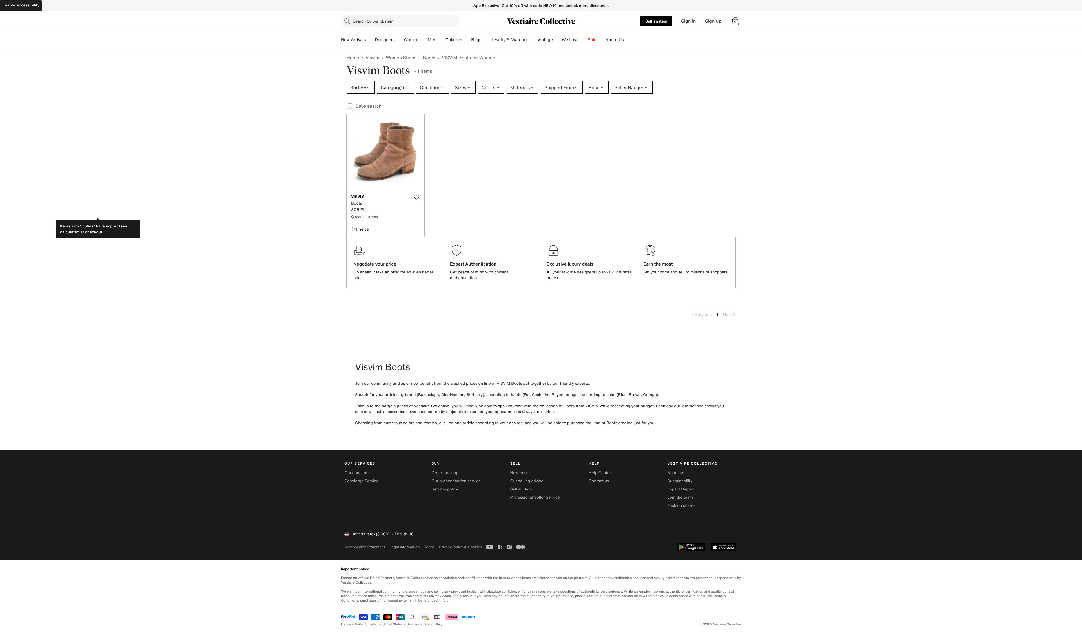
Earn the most (658, 263)
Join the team (680, 497)
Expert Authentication (473, 263)
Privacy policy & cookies (460, 547)
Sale (592, 40)
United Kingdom (367, 624)
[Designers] (399, 39)
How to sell (520, 473)
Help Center (600, 473)
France (346, 624)
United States (393, 624)
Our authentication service (456, 481)
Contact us (599, 481)
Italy (439, 624)
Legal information (404, 547)
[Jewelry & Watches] (533, 39)
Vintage (545, 40)
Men (432, 40)
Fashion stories (681, 506)
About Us (615, 40)
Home (353, 57)
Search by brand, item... (375, 21)
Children (453, 40)
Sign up (713, 21)
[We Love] (583, 39)
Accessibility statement (364, 547)
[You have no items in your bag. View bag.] (735, 21)
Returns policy (444, 489)
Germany (413, 624)
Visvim (372, 57)
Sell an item (656, 21)
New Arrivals (353, 40)
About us (676, 473)
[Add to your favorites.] (416, 197)
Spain (428, 624)
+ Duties (370, 217)
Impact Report (681, 489)
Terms (429, 547)
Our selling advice (526, 481)
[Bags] (486, 39)
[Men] (441, 39)
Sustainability (680, 481)
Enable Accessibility (20, 5)
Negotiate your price (374, 263)
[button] (735, 21)
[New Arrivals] (370, 39)
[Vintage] (557, 39)
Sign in (688, 21)
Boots (429, 57)
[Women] (423, 39)
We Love (570, 40)
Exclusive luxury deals (570, 263)
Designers (385, 40)
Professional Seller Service (535, 497)
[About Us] (628, 39)
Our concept (355, 473)
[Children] (466, 39)
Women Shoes (401, 57)
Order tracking (444, 473)
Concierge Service (361, 481)
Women (411, 40)
